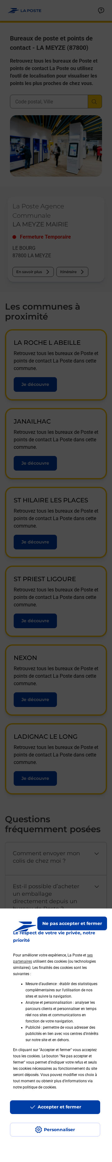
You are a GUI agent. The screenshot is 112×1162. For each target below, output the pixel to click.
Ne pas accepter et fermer (72, 923)
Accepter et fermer (59, 1107)
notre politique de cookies (34, 1087)
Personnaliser (59, 1129)
